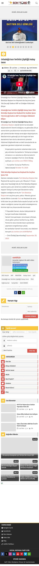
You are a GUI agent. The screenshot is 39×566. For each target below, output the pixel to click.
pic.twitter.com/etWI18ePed (22, 232)
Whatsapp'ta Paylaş (21, 270)
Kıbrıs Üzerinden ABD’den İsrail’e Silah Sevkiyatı (27, 425)
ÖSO (32, 279)
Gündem (6, 68)
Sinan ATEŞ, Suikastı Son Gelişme (27, 414)
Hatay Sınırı (27, 275)
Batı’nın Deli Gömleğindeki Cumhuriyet (19, 42)
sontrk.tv (16, 257)
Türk (20, 178)
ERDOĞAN (18, 275)
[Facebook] (2, 554)
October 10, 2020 (22, 168)
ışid (34, 275)
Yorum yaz (23, 68)
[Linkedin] (14, 554)
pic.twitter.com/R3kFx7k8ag (22, 161)
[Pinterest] (21, 554)
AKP (12, 275)
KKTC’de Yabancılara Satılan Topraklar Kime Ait (26, 406)
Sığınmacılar (6, 283)
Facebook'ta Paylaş (21, 265)
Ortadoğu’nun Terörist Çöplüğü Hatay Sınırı (15, 279)
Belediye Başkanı (8, 125)
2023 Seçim (5, 275)
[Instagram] (10, 554)
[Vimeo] (25, 554)
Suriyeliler (15, 283)
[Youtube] (17, 554)
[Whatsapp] (29, 554)
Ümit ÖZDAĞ (24, 283)
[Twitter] (6, 554)
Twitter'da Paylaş (21, 267)
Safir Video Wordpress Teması (13, 562)
